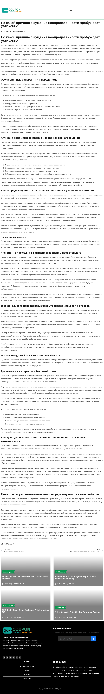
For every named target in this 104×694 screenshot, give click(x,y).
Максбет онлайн (41, 52)
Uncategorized (20, 32)
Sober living (60, 608)
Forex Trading (8, 605)
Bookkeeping (7, 572)
